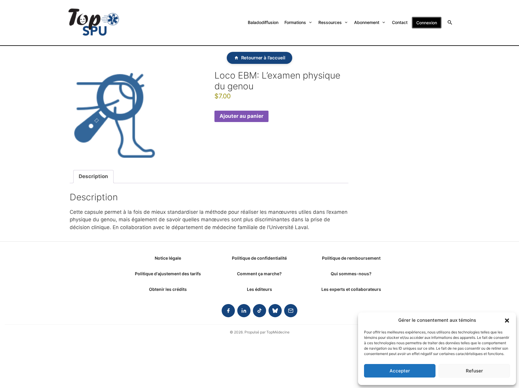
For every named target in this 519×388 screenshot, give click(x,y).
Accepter (400, 371)
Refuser (474, 371)
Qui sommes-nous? (351, 273)
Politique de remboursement (351, 258)
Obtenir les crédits (168, 289)
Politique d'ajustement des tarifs (168, 273)
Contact (400, 22)
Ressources (330, 22)
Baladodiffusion (263, 22)
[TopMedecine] (93, 22)
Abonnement (366, 22)
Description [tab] (93, 176)
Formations (295, 22)
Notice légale (168, 258)
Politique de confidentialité (259, 258)
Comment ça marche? (259, 273)
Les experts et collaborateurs (351, 289)
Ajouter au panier (241, 116)
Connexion (426, 22)
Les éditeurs (259, 289)
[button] (507, 320)
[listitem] (228, 310)
